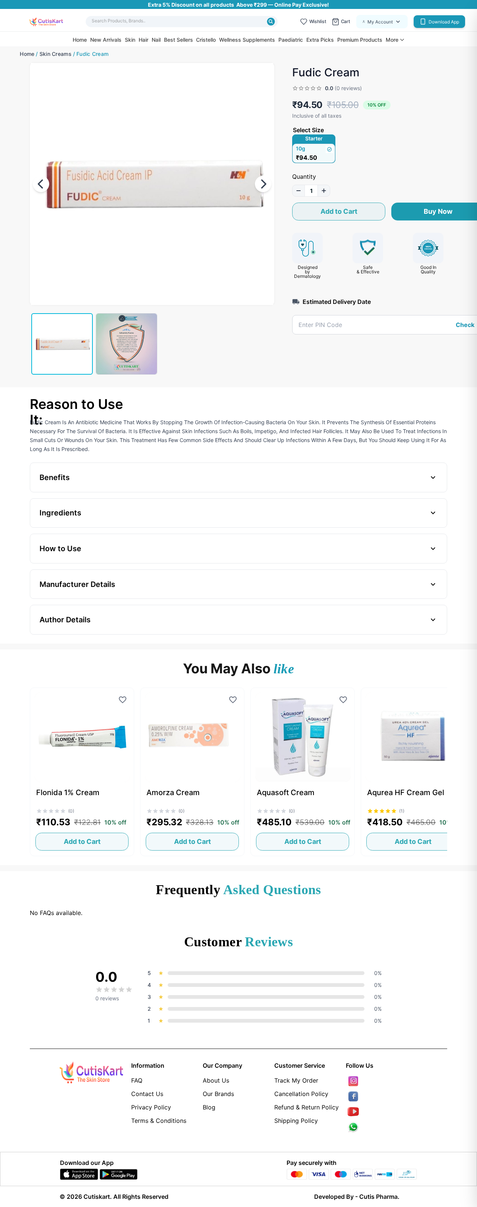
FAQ (136, 1080)
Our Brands (218, 1094)
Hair (143, 39)
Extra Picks (320, 39)
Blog (209, 1107)
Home (80, 39)
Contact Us (147, 1094)
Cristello (206, 39)
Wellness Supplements (247, 39)
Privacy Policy (151, 1107)
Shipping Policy (296, 1120)
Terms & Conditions (158, 1120)
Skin (130, 39)
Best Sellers (178, 39)
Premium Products (359, 39)
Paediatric (290, 39)
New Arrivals (105, 39)
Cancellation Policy (301, 1094)
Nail (156, 39)
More (392, 39)
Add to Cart (338, 211)
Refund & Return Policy (306, 1107)
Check (465, 324)
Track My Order (296, 1080)
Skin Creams (56, 54)
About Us (216, 1080)
